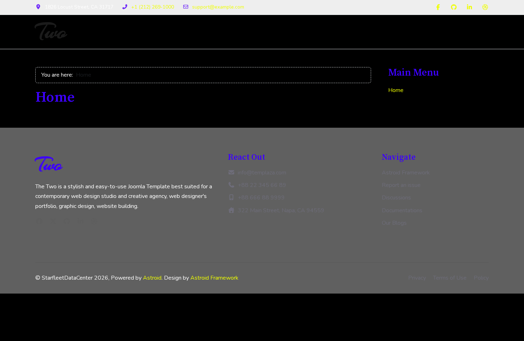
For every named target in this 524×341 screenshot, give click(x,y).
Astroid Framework (406, 173)
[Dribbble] (485, 7)
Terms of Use (450, 278)
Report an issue (401, 185)
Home (396, 90)
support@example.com (218, 7)
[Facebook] (438, 7)
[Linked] (81, 221)
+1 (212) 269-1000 (152, 7)
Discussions (396, 198)
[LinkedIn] (469, 7)
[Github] (453, 7)
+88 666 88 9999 (261, 198)
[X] (53, 221)
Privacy (417, 278)
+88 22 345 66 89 (262, 185)
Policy (481, 278)
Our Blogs (394, 223)
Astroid (152, 278)
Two (51, 32)
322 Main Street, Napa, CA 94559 (281, 210)
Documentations (402, 210)
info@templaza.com (262, 173)
